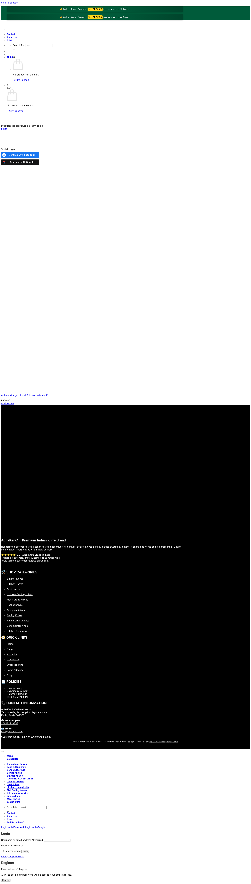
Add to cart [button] (7, 403)
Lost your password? (12, 856)
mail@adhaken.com (12, 731)
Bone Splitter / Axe (17, 625)
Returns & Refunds (17, 693)
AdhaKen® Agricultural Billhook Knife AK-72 (25, 395)
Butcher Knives (15, 578)
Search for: (19, 45)
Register (5, 880)
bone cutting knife (16, 767)
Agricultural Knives (17, 764)
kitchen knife (14, 796)
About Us (12, 37)
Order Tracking (15, 664)
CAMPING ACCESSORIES (20, 778)
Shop (10, 649)
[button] (11, 57)
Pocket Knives (15, 604)
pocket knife (13, 802)
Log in (25, 851)
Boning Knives (14, 615)
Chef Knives (13, 589)
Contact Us (13, 659)
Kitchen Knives (15, 583)
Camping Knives (16, 610)
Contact (11, 34)
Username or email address (22, 839)
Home (10, 643)
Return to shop (21, 79)
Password (12, 845)
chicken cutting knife (18, 787)
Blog (9, 40)
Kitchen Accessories (18, 631)
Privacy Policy (15, 688)
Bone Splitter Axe (16, 770)
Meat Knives (13, 799)
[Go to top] (2, 751)
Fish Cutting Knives (17, 599)
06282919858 (9, 723)
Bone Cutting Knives (18, 620)
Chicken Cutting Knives (20, 594)
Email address (14, 869)
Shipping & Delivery (17, 690)
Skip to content (9, 2)
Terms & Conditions (17, 696)
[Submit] (14, 49)
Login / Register (15, 670)
